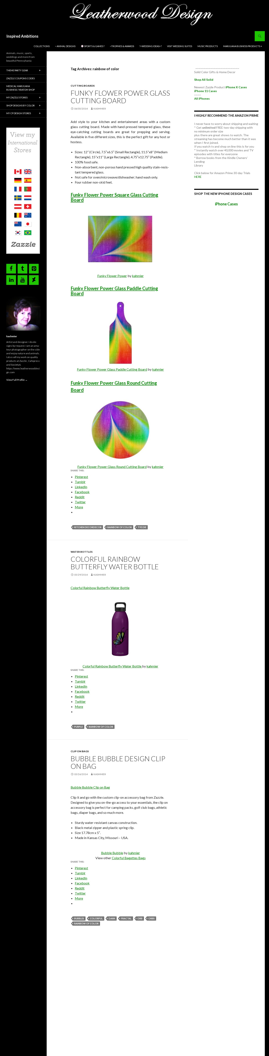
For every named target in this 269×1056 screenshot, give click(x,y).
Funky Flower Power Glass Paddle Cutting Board (114, 290)
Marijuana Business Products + (242, 46)
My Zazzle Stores (17, 97)
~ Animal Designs (65, 46)
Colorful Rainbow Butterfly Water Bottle (115, 563)
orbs (151, 918)
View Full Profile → (17, 379)
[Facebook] (11, 269)
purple (78, 726)
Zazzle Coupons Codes (20, 78)
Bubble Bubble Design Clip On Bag (118, 762)
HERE (198, 176)
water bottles (81, 551)
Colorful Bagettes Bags (129, 858)
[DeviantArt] (34, 280)
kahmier (138, 276)
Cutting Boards (83, 85)
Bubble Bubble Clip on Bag (90, 787)
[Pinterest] (34, 269)
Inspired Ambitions (22, 36)
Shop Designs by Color (20, 105)
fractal (126, 918)
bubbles (79, 918)
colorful (96, 918)
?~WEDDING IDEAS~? (151, 46)
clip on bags (80, 751)
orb (139, 918)
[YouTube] (22, 280)
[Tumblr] (22, 269)
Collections (42, 46)
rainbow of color (119, 527)
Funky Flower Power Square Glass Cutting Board (114, 197)
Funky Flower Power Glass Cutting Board (120, 97)
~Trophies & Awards (122, 46)
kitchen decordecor (88, 527)
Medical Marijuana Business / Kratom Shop (20, 88)
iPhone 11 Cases (205, 91)
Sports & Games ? (94, 46)
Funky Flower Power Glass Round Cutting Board (112, 467)
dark (112, 918)
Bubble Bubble (112, 853)
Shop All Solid (203, 79)
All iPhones (202, 98)
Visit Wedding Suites (179, 46)
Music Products (208, 46)
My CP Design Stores (18, 113)
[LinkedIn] (11, 280)
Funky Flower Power (112, 276)
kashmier (100, 108)
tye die (142, 527)
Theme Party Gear (17, 70)
